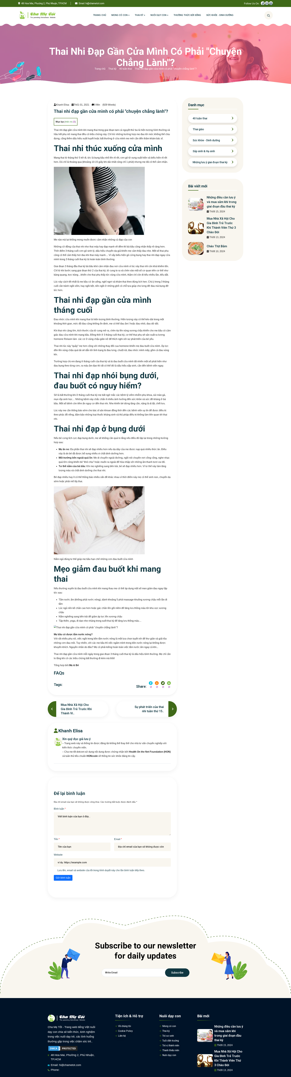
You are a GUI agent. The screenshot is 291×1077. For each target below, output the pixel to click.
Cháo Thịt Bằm (217, 246)
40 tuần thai (125, 68)
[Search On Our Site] (268, 15)
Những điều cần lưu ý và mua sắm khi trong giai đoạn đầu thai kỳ (221, 202)
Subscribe (177, 972)
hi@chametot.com (94, 3)
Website (58, 854)
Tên (56, 839)
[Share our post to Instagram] (157, 683)
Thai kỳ (112, 68)
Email (117, 839)
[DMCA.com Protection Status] (63, 1048)
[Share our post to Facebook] (151, 683)
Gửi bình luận (63, 877)
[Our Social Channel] (263, 3)
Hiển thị (68, 122)
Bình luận (59, 808)
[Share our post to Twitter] (163, 683)
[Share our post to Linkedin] (169, 683)
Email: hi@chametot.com (66, 1065)
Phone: (55, 1069)
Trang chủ (100, 68)
